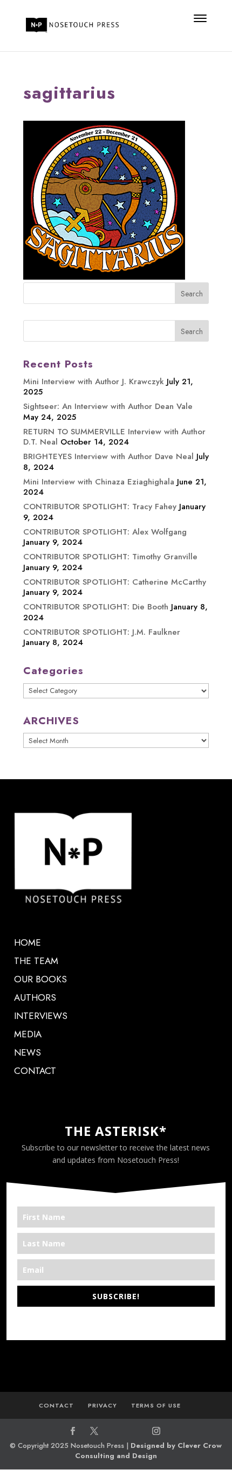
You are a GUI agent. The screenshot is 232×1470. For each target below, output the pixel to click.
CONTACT (35, 1070)
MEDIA (28, 1034)
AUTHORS (35, 997)
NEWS (27, 1052)
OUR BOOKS (40, 979)
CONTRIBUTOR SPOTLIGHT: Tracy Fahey (99, 506)
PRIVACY (102, 1405)
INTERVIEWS (40, 1015)
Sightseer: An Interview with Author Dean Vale (108, 406)
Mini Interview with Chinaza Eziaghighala (98, 482)
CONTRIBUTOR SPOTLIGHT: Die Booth (95, 607)
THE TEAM (36, 960)
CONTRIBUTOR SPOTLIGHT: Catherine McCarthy (114, 582)
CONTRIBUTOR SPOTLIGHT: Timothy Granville (110, 557)
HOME (27, 942)
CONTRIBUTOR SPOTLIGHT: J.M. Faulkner (101, 632)
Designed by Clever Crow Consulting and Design (148, 1450)
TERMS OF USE (156, 1405)
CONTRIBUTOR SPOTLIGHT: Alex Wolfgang (105, 532)
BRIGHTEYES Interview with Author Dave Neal (108, 456)
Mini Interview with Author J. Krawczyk (93, 381)
